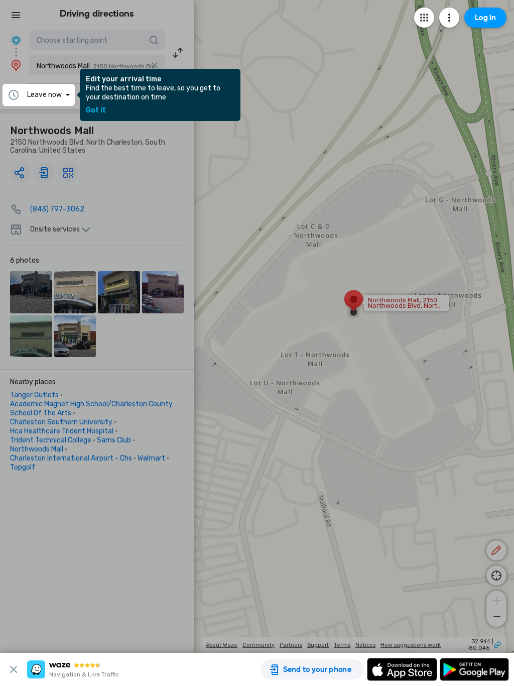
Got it (96, 110)
